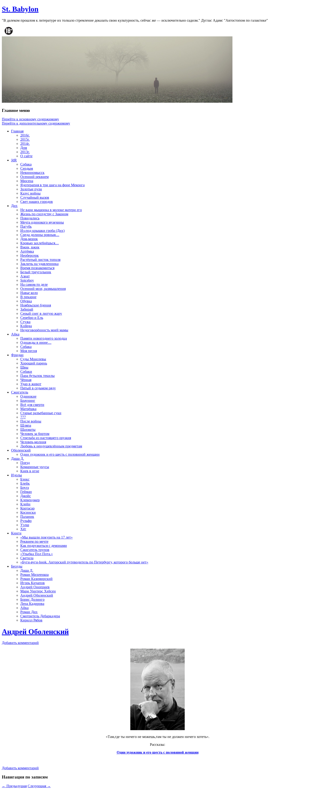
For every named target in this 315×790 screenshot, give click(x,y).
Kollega (26, 326)
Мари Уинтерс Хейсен (38, 591)
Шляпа (25, 425)
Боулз (24, 488)
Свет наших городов (36, 202)
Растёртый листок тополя (40, 260)
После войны (30, 421)
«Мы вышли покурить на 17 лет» (46, 537)
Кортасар (27, 508)
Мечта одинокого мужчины (42, 222)
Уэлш (24, 525)
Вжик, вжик (29, 247)
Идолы (16, 475)
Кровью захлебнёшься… (39, 243)
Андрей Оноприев (35, 587)
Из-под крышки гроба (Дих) (42, 231)
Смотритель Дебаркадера (40, 616)
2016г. (25, 135)
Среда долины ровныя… (39, 235)
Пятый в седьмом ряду (38, 388)
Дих (14, 206)
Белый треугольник (35, 272)
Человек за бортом (34, 434)
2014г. (25, 144)
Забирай (26, 309)
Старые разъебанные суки (40, 413)
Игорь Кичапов (32, 583)
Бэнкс (25, 479)
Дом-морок (29, 239)
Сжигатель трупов (34, 550)
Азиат (25, 276)
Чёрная (25, 380)
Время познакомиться (37, 268)
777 (23, 417)
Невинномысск (32, 173)
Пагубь (26, 226)
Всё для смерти (32, 405)
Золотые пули (31, 189)
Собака (26, 164)
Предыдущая (14, 786)
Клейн (25, 504)
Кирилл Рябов (31, 620)
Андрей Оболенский (36, 595)
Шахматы (28, 429)
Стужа (25, 322)
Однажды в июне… (35, 342)
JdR (14, 160)
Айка (15, 334)
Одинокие (28, 396)
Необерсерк (29, 255)
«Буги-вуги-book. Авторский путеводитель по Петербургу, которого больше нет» (84, 562)
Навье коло (29, 293)
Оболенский (21, 450)
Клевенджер (30, 500)
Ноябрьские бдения (35, 305)
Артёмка (27, 251)
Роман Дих (29, 612)
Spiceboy (27, 280)
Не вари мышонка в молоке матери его (51, 210)
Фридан (17, 355)
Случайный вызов (34, 197)
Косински (28, 512)
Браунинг (27, 400)
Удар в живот (30, 384)
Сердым (26, 168)
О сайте (26, 156)
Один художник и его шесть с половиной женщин (60, 454)
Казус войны (30, 193)
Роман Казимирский (36, 579)
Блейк (25, 483)
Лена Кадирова (32, 604)
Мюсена (26, 181)
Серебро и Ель (31, 318)
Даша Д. (17, 459)
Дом (23, 148)
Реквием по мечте (34, 541)
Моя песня (28, 351)
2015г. (25, 139)
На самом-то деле (34, 284)
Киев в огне (29, 471)
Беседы (16, 566)
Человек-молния (33, 442)
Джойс (25, 496)
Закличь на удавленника (39, 264)
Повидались (29, 218)
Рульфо (26, 521)
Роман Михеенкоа (34, 575)
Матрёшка (28, 409)
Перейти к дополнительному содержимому (36, 123)
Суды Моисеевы (33, 359)
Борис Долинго (32, 599)
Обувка (26, 301)
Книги (16, 533)
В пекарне (28, 297)
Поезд (25, 463)
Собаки (26, 371)
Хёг (23, 529)
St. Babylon (20, 9)
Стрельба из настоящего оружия (45, 438)
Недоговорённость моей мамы (44, 330)
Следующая (39, 786)
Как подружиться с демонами (43, 546)
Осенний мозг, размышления (43, 289)
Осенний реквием (34, 177)
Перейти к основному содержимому (30, 119)
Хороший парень (33, 363)
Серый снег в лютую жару (41, 313)
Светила (26, 558)
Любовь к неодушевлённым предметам (51, 446)
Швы (24, 367)
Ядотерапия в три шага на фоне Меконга (52, 185)
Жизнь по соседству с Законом (44, 214)
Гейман (26, 492)
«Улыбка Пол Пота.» (36, 554)
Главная (17, 131)
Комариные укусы (34, 467)
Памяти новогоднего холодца (43, 338)
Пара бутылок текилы (37, 376)
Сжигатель (19, 392)
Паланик (27, 517)
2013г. (25, 152)
